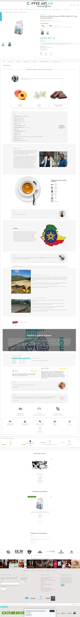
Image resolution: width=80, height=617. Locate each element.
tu (29, 612)
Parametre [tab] (11, 61)
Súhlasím (52, 610)
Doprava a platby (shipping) (46, 584)
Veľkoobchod (43, 582)
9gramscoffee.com (40, 570)
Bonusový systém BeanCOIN (46, 588)
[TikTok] (29, 582)
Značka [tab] (44, 61)
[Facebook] (22, 582)
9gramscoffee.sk (27, 570)
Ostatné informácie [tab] (56, 61)
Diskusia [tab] (34, 61)
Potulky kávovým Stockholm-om (66, 581)
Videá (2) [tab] (18, 61)
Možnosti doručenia (43, 48)
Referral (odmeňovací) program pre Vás (48, 589)
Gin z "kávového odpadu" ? (65, 577)
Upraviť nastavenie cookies (23, 604)
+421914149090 (23, 578)
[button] (79, 552)
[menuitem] (1, 9)
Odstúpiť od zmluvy (4, 606)
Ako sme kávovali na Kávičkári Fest (67, 578)
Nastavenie (28, 614)
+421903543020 (23, 579)
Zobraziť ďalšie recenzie (74, 447)
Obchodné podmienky (45, 578)
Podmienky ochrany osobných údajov (48, 580)
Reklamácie (43, 586)
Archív (63, 585)
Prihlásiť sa (33, 542)
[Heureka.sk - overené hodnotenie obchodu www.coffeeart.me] (26, 598)
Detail (39, 483)
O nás (42, 585)
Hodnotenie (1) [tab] (26, 61)
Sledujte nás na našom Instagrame (41, 558)
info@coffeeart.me (24, 577)
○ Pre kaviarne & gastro (45, 591)
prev (26, 472)
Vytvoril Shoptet (76, 604)
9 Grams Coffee (42, 14)
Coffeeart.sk (33, 570)
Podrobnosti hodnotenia (56, 20)
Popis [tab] (4, 61)
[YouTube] (26, 582)
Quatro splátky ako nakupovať (46, 577)
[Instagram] (24, 582)
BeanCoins (54, 570)
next (54, 472)
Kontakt (42, 581)
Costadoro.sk (48, 570)
